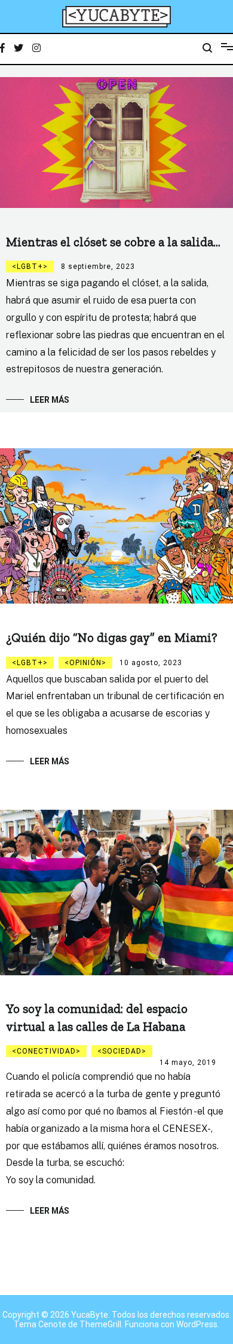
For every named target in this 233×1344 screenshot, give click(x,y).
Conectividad (46, 1051)
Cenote (52, 1324)
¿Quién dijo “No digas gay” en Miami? (111, 637)
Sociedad (122, 1051)
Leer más (49, 400)
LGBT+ (30, 266)
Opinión (85, 663)
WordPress (196, 1324)
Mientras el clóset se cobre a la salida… (113, 241)
